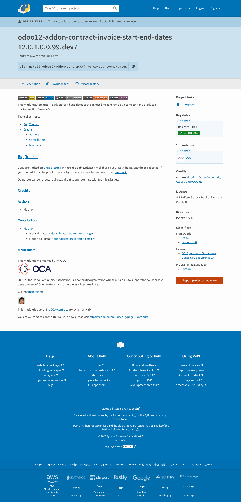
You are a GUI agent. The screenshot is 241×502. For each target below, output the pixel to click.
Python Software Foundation (118, 429)
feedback (121, 172)
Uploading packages (48, 370)
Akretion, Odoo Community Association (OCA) (198, 179)
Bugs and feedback (144, 365)
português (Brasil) (89, 464)
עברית (185, 464)
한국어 (208, 464)
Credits (28, 130)
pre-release (76, 21)
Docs (168, 8)
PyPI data (183, 120)
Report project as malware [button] (200, 280)
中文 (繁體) (160, 464)
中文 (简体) (145, 464)
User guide (48, 375)
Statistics (97, 375)
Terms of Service (189, 365)
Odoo (185, 238)
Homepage (187, 104)
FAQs (50, 385)
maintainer (35, 292)
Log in (200, 8)
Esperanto (196, 464)
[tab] (30, 84)
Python (186, 269)
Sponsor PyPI (144, 380)
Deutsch (132, 464)
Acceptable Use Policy (189, 385)
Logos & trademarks (97, 380)
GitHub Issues (52, 168)
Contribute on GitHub (142, 370)
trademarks (155, 426)
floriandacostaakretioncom (71, 239)
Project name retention (48, 380)
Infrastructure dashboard (95, 370)
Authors (34, 134)
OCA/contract (59, 310)
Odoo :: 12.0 (189, 242)
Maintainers (36, 145)
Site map (120, 440)
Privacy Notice (189, 380)
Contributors (37, 140)
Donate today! (120, 419)
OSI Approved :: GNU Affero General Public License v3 (199, 255)
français (62, 464)
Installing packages (48, 365)
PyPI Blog (95, 365)
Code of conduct (189, 375)
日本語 (73, 464)
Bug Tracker (31, 124)
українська (106, 464)
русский (174, 464)
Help (156, 8)
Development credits (142, 385)
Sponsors (184, 8)
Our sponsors (97, 385)
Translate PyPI (142, 375)
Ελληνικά (119, 464)
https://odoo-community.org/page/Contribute (118, 317)
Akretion (29, 229)
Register (215, 8)
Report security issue (191, 370)
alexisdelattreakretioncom (69, 233)
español (51, 464)
